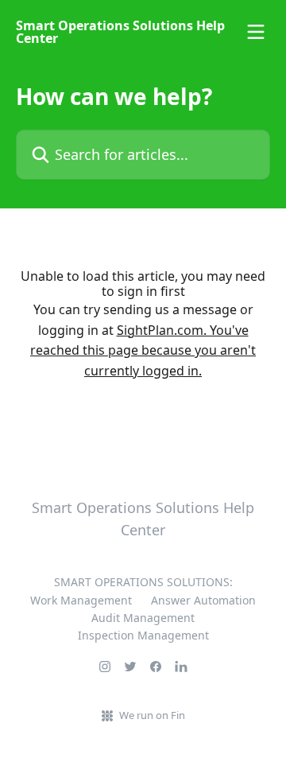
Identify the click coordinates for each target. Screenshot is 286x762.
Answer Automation (203, 600)
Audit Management (143, 617)
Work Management (81, 600)
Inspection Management (143, 635)
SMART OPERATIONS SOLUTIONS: (143, 581)
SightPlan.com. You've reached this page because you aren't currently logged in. (143, 350)
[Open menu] (256, 31)
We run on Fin (152, 715)
